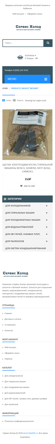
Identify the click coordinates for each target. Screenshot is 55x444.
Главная (8, 313)
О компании (10, 325)
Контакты (9, 330)
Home (5, 88)
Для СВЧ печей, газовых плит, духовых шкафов (22, 237)
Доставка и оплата (13, 319)
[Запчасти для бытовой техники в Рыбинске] (28, 27)
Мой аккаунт (18, 14)
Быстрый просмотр (27, 145)
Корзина (8, 359)
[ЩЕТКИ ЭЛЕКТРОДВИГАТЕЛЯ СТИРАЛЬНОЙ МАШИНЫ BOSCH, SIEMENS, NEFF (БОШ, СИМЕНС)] (27, 135)
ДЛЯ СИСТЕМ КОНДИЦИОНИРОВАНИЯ (25, 248)
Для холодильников (17, 206)
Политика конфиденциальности (19, 421)
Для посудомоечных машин (22, 220)
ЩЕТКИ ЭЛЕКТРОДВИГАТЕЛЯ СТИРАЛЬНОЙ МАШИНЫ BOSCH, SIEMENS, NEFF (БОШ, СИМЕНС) (27, 168)
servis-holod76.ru (30, 433)
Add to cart (29, 186)
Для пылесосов (14, 241)
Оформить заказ (34, 14)
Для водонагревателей (19, 227)
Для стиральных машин (20, 213)
